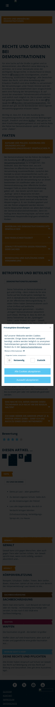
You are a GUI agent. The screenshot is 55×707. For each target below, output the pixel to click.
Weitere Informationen (13, 351)
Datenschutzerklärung (31, 346)
